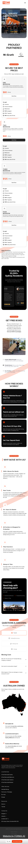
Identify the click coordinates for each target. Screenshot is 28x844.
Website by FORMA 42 (14, 836)
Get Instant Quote (17, 841)
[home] (5, 3)
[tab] (14, 633)
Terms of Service (14, 831)
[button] (25, 2)
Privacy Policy (14, 833)
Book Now (14, 96)
